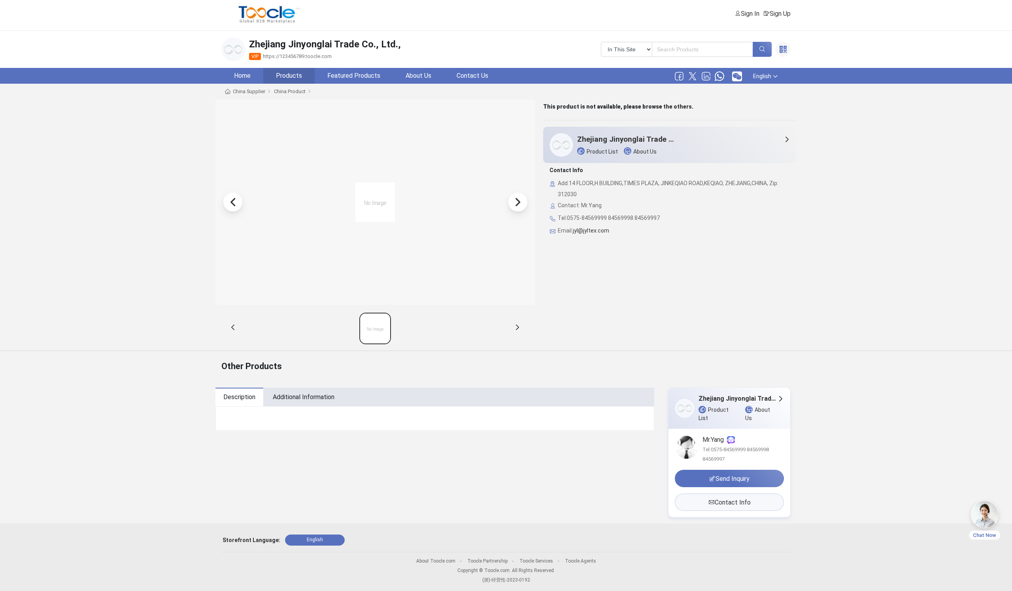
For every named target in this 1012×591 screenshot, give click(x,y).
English (315, 539)
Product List (602, 151)
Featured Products (353, 75)
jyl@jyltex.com (591, 230)
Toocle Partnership (487, 561)
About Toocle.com (435, 561)
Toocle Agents (580, 561)
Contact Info (733, 502)
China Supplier (249, 91)
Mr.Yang (714, 439)
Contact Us (472, 75)
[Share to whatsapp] (719, 76)
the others (677, 106)
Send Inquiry (733, 478)
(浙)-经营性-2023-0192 (506, 580)
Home (242, 75)
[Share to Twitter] (692, 76)
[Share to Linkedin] (706, 76)
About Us (418, 75)
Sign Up (780, 13)
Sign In (750, 13)
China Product (290, 91)
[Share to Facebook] (679, 76)
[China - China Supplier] (375, 328)
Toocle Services (536, 561)
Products (289, 75)
